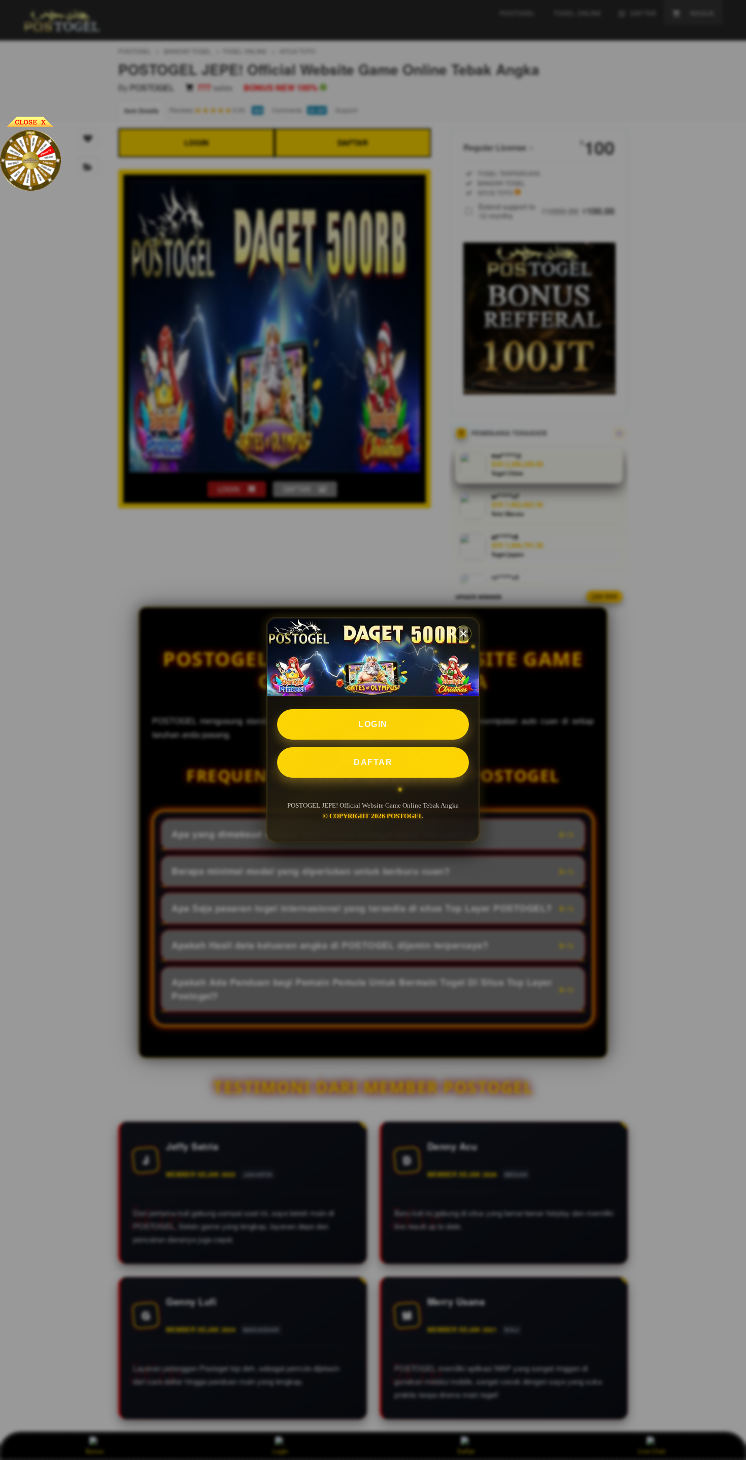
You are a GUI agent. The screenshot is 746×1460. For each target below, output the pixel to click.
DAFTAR (373, 762)
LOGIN (373, 724)
